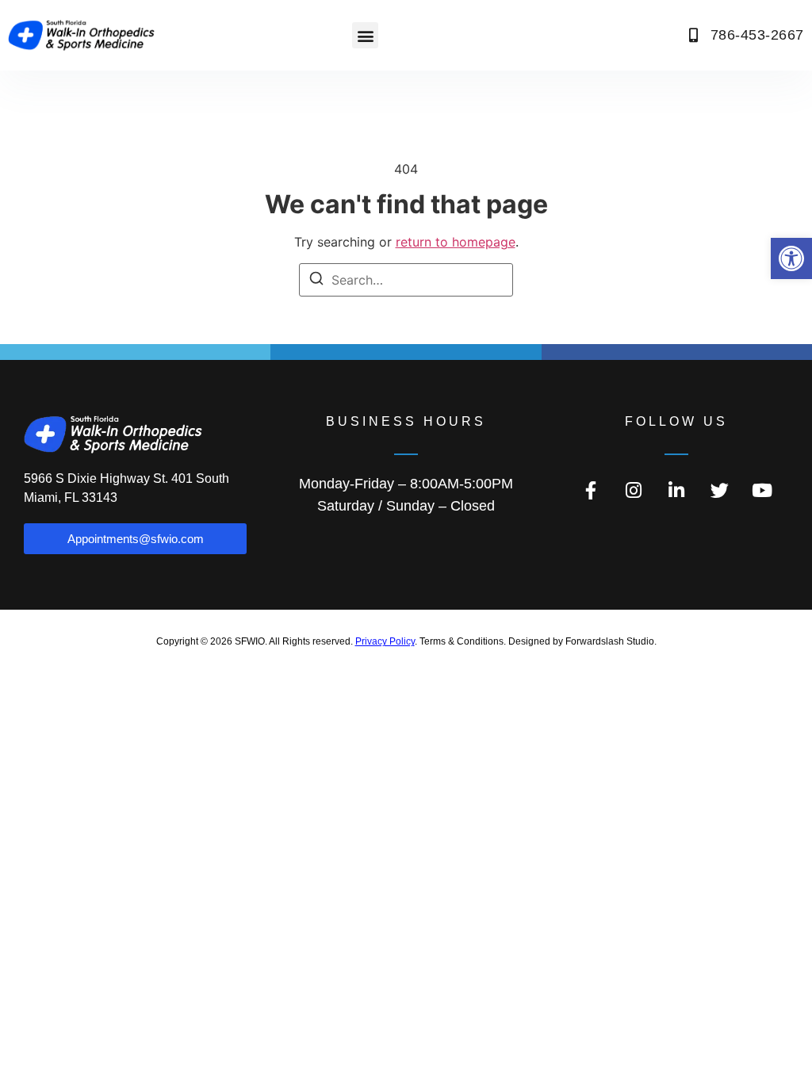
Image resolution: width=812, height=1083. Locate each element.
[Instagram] (633, 491)
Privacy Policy (385, 641)
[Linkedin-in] (676, 491)
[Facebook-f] (591, 491)
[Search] (316, 280)
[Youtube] (762, 491)
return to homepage (455, 242)
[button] (791, 258)
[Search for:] (406, 280)
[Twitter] (719, 491)
